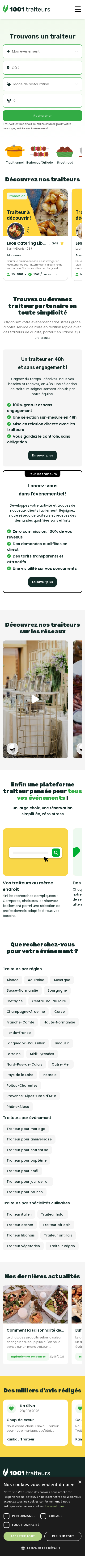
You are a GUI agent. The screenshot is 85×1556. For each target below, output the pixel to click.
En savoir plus (42, 455)
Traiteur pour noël (22, 1170)
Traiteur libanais (21, 1235)
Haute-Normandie (59, 1022)
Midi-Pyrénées (42, 1054)
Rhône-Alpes (18, 1106)
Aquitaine (36, 980)
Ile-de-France (19, 1032)
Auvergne (62, 980)
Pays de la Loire (20, 1074)
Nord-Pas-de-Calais (24, 1064)
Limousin (62, 1043)
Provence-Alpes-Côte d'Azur (31, 1096)
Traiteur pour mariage (26, 1128)
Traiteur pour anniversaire (29, 1139)
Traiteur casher (20, 1224)
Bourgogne (57, 990)
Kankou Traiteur (20, 1439)
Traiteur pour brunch (25, 1192)
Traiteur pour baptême (27, 1160)
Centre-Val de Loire (49, 1001)
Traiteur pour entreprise (27, 1150)
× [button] (79, 1482)
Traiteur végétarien (23, 1246)
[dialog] (42, 1516)
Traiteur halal (52, 1214)
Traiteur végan (62, 1246)
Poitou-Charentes (22, 1085)
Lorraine (14, 1054)
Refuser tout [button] (63, 1536)
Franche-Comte (20, 1022)
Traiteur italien (19, 1214)
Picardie (49, 1074)
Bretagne (15, 1001)
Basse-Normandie (22, 990)
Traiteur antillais (58, 1235)
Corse (59, 1011)
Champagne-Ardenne (26, 1011)
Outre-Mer (61, 1064)
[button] (42, 1548)
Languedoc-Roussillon (26, 1043)
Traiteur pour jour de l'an (28, 1181)
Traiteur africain (57, 1224)
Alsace (12, 980)
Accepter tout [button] (23, 1536)
